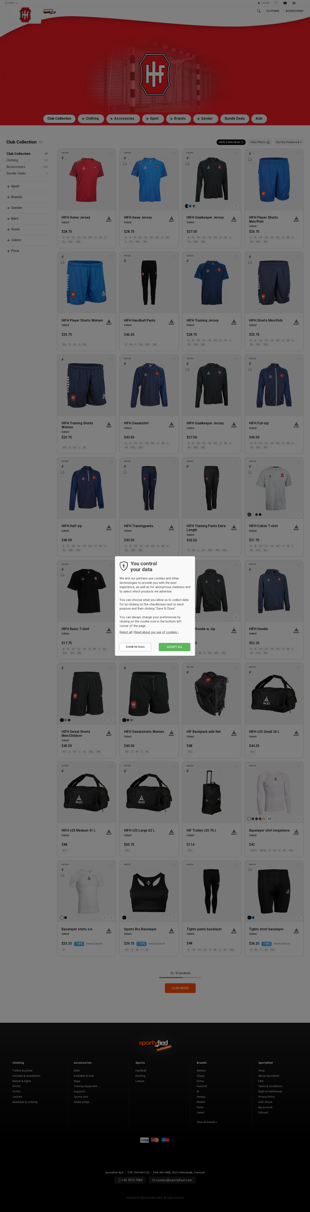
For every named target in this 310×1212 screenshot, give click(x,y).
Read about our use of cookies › (156, 632)
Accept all (175, 646)
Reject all (126, 632)
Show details (135, 646)
